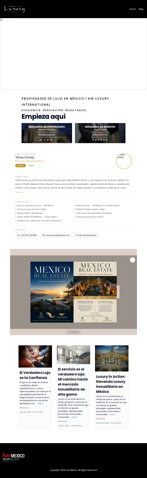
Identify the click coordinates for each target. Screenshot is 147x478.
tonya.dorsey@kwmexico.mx (58, 235)
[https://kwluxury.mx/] (15, 9)
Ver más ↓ (19, 192)
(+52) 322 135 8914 (29, 235)
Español (20, 166)
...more (39, 403)
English (32, 166)
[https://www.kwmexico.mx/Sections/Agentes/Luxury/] (100, 133)
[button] (35, 387)
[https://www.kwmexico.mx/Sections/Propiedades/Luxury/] (47, 133)
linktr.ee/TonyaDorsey (87, 235)
